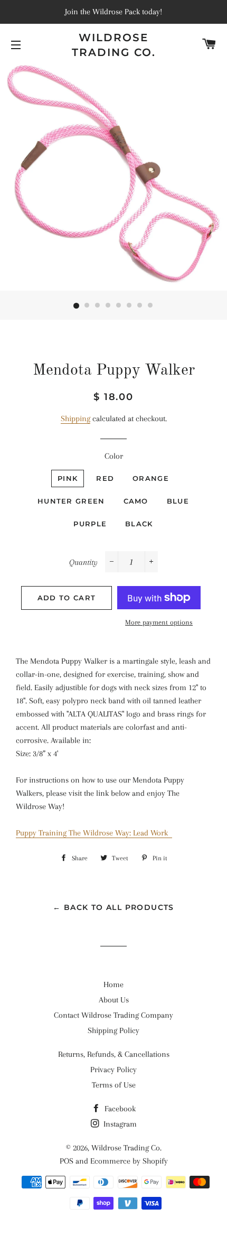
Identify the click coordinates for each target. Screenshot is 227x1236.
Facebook (119, 1108)
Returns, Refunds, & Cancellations (113, 1054)
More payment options (159, 622)
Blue (178, 501)
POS (66, 1161)
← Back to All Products (113, 907)
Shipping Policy (113, 1030)
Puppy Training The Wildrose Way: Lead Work (94, 833)
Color (114, 456)
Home (113, 984)
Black (139, 523)
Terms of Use (114, 1085)
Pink (68, 478)
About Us (114, 1000)
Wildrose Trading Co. (114, 45)
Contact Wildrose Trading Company (113, 1015)
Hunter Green (71, 501)
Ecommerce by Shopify (129, 1161)
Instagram (119, 1124)
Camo (136, 501)
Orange (151, 478)
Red (105, 478)
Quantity (83, 562)
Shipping (75, 418)
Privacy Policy (113, 1069)
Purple (90, 523)
